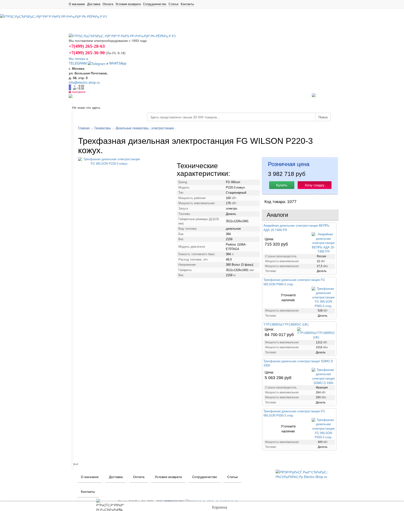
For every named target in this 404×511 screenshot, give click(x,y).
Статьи (173, 4)
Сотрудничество (154, 4)
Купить (281, 185)
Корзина (219, 507)
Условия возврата (128, 4)
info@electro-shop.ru (84, 82)
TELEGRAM (78, 63)
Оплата (108, 4)
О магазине (77, 4)
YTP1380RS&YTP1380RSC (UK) (285, 324)
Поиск (323, 117)
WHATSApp (117, 63)
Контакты (187, 4)
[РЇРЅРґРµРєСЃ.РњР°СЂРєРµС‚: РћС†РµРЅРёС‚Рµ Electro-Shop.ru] (305, 473)
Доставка (93, 4)
